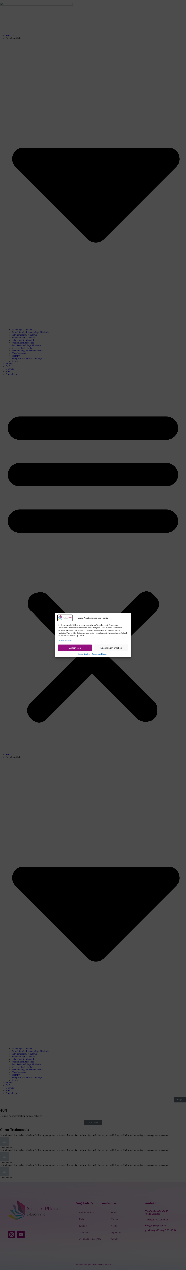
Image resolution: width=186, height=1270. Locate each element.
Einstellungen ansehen (111, 647)
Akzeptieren (75, 647)
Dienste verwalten (65, 640)
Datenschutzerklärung (99, 654)
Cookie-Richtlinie (84, 654)
